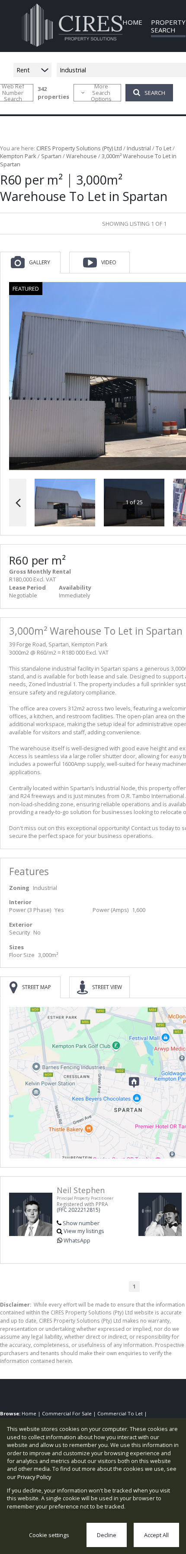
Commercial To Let (120, 1413)
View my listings (84, 1231)
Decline (106, 1535)
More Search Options (101, 92)
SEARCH (154, 93)
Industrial (139, 148)
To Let (163, 148)
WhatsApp (77, 1240)
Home (29, 1413)
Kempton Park (18, 156)
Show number (81, 1223)
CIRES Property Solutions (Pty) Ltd (79, 148)
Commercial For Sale (67, 1413)
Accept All (156, 1535)
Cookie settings (49, 1535)
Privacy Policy (34, 1477)
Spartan (51, 156)
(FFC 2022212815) (78, 1209)
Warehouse (81, 156)
